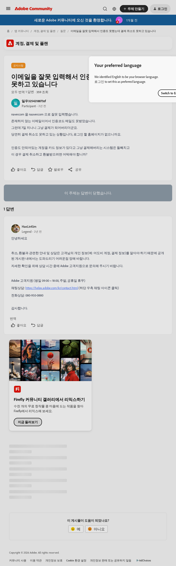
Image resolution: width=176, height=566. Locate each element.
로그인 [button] (99, 81)
